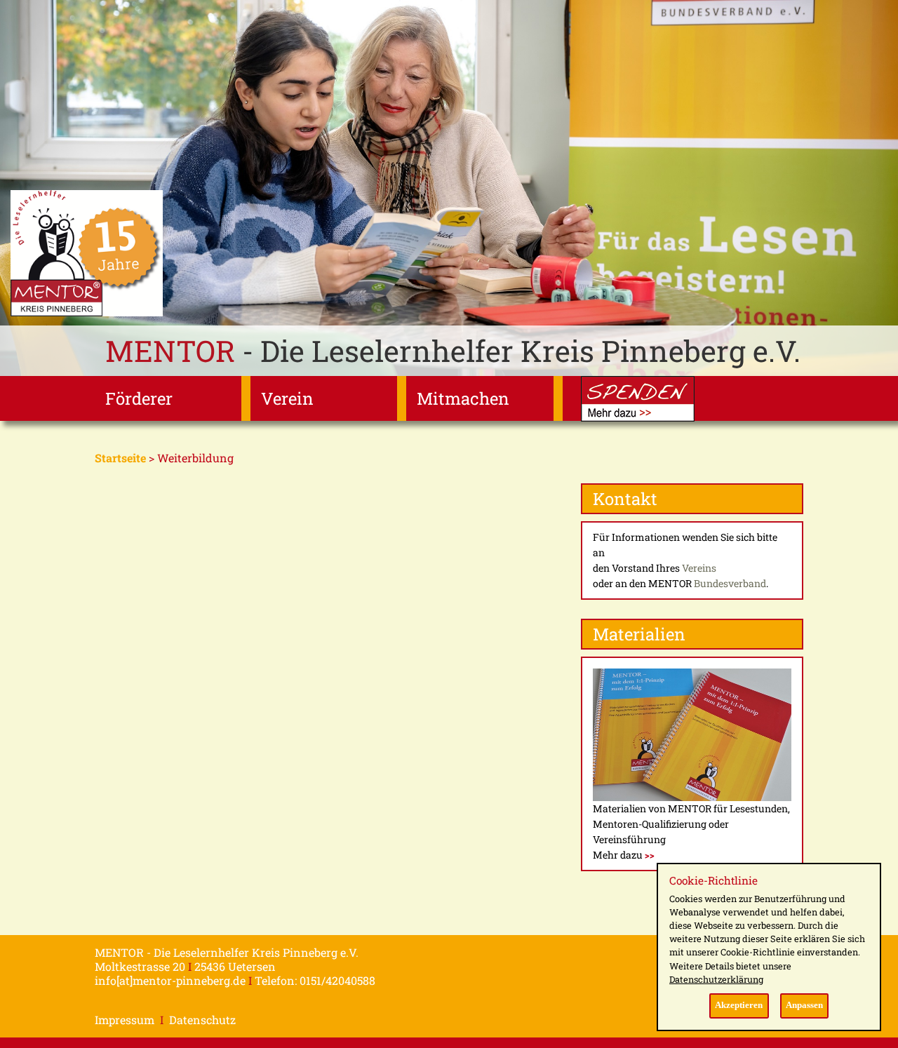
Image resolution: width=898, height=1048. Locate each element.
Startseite (120, 457)
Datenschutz (202, 1019)
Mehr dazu (624, 854)
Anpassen (804, 1005)
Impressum (124, 1019)
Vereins (699, 568)
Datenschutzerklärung (716, 979)
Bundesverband (730, 583)
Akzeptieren (739, 1005)
